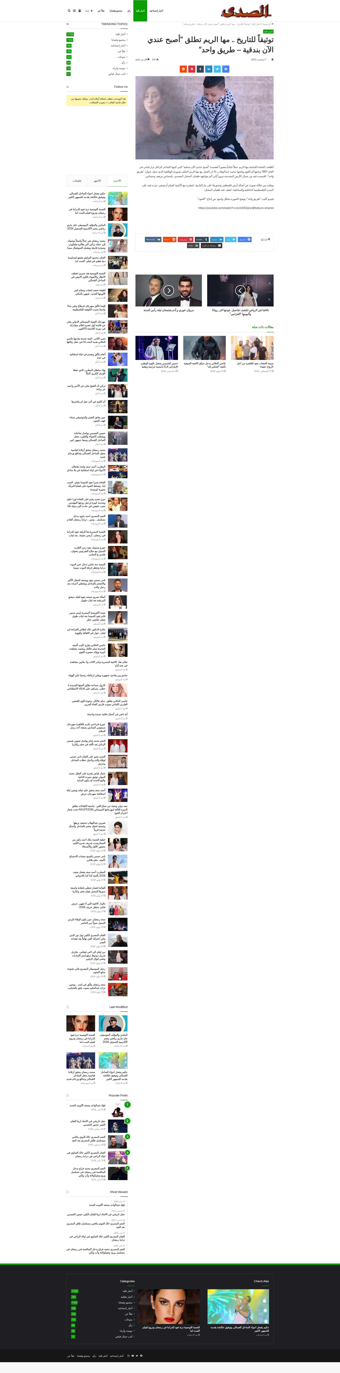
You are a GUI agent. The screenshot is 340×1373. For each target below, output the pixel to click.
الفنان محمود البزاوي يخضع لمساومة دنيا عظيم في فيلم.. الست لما (86, 259)
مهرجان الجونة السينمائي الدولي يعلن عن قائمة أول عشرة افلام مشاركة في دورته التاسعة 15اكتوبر (86, 325)
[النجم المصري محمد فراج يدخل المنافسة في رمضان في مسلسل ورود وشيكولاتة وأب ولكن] (118, 1173)
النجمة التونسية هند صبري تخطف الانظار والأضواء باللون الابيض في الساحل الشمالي (88, 277)
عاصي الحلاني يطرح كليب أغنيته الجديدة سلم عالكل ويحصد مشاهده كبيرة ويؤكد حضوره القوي (87, 649)
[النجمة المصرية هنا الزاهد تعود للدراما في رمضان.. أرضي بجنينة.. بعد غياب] (118, 536)
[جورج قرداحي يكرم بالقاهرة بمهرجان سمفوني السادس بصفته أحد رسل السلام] (118, 729)
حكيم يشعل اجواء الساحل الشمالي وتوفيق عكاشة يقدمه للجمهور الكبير (86, 195)
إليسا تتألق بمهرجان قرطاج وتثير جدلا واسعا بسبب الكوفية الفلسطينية (86, 307)
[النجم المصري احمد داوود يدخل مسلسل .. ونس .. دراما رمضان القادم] (118, 521)
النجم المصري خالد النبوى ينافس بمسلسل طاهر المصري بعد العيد (88, 1138)
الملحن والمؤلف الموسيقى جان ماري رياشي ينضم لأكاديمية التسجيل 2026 (86, 226)
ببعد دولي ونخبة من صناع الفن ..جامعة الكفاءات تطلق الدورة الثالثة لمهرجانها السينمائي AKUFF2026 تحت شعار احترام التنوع (97, 809)
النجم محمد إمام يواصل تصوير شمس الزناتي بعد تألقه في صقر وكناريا (86, 742)
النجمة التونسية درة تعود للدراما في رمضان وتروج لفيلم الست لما (87, 211)
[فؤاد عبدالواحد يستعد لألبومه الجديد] (118, 1110)
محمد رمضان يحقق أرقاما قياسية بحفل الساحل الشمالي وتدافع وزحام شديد (86, 453)
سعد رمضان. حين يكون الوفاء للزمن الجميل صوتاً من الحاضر (86, 921)
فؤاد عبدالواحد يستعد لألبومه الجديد (87, 1105)
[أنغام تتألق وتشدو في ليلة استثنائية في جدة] (118, 359)
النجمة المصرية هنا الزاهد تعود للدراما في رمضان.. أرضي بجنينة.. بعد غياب (86, 533)
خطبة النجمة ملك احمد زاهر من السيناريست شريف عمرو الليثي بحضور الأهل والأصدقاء (88, 843)
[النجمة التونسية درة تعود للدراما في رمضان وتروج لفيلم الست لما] (118, 214)
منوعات (121, 56)
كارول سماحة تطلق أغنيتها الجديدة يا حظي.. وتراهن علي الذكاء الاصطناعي (86, 687)
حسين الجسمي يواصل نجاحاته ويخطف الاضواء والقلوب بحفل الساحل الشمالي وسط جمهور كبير (87, 437)
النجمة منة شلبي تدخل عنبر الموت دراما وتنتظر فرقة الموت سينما (87, 566)
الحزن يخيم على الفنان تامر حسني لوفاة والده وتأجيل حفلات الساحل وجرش (87, 760)
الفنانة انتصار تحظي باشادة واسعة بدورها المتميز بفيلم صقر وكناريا (87, 889)
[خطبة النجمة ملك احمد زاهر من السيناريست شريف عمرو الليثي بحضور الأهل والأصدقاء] (118, 844)
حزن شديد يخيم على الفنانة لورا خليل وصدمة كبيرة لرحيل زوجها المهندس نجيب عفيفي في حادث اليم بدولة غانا (86, 503)
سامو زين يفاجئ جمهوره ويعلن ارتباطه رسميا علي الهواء (98, 675)
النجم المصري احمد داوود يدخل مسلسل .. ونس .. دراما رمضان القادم (86, 517)
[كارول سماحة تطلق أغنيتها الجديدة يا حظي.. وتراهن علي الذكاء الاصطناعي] (118, 690)
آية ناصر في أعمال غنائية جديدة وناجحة (107, 714)
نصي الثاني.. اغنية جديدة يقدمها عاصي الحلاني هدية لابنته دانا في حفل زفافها (86, 340)
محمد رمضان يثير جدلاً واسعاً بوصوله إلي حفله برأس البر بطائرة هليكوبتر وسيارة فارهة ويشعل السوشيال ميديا (86, 244)
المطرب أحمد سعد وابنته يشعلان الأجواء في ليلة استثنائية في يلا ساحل (86, 468)
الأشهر (97, 180)
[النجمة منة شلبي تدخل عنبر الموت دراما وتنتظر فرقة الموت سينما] (118, 569)
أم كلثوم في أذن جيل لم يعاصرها (88, 401)
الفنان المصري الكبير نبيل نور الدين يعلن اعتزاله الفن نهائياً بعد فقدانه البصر (87, 939)
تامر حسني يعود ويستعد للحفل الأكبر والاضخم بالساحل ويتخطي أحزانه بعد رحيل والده (86, 584)
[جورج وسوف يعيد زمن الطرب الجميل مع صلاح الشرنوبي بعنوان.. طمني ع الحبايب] (118, 552)
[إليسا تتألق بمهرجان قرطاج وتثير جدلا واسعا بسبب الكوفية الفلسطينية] (118, 311)
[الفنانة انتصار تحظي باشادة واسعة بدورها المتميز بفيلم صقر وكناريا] (118, 893)
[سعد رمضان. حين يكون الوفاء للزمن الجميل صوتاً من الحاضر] (118, 924)
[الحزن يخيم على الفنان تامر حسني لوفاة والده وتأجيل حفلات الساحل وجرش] (118, 761)
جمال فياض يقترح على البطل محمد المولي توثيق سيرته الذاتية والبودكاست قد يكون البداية (87, 777)
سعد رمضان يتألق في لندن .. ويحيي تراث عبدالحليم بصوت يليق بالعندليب (86, 986)
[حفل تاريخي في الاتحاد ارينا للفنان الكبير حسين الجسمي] (118, 1126)
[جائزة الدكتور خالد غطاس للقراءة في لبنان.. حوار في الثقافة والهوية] (118, 634)
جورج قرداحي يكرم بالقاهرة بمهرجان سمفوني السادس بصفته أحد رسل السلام (86, 728)
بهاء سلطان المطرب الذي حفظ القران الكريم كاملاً (89, 371)
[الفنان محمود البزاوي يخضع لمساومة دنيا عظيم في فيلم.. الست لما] (118, 262)
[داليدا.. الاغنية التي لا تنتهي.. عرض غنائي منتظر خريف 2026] (118, 908)
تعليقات (77, 180)
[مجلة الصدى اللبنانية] (247, 11)
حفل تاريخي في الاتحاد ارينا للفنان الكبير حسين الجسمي (87, 1123)
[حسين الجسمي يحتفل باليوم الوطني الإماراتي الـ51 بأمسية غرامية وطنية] (156, 348)
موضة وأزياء (119, 68)
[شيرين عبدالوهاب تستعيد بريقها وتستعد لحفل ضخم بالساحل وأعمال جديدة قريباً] (118, 827)
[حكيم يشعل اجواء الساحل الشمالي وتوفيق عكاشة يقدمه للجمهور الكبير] (118, 198)
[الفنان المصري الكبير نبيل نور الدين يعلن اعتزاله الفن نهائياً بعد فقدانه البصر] (118, 940)
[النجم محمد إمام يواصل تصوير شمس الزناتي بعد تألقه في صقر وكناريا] (118, 745)
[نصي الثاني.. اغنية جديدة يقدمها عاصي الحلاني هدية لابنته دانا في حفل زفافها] (118, 343)
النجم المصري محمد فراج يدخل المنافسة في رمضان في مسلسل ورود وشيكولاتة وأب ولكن (88, 1172)
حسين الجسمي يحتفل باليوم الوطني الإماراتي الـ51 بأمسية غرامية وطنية (159, 365)
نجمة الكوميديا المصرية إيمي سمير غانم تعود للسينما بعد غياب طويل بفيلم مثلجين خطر (87, 616)
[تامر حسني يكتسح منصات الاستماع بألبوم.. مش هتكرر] (118, 861)
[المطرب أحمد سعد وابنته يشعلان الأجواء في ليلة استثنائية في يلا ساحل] (118, 471)
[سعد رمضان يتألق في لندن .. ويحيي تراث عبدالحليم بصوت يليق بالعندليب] (118, 989)
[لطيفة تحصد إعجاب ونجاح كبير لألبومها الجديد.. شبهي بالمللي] (118, 295)
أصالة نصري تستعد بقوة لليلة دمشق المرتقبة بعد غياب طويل (86, 598)
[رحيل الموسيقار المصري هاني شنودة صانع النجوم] (118, 973)
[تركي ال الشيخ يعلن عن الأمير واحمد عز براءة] (118, 390)
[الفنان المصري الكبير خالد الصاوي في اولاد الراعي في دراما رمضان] (118, 1157)
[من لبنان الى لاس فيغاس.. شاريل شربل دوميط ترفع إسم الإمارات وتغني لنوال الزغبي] (118, 957)
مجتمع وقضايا (116, 10)
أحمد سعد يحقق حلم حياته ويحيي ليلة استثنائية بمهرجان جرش (86, 792)
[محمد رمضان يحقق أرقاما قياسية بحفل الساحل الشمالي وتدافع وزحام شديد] (118, 455)
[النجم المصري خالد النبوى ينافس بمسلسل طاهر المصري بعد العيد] (118, 1142)
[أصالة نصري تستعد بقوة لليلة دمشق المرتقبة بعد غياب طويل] (118, 602)
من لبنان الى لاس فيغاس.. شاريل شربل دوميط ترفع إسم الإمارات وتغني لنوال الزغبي (88, 955)
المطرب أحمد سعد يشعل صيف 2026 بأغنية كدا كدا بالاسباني (89, 873)
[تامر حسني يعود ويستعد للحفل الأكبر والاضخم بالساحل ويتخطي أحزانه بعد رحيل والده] (118, 585)
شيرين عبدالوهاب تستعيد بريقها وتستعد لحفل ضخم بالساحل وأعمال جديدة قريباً (87, 826)
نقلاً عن (101, 10)
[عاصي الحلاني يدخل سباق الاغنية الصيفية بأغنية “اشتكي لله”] (204, 348)
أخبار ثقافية (126, 1296)
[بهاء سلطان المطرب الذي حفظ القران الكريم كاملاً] (118, 375)
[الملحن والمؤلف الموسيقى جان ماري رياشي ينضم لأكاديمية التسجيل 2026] (118, 230)
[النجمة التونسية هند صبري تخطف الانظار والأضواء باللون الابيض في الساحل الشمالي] (118, 278)
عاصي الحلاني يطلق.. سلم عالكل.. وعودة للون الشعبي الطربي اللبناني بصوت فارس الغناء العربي (100, 702)
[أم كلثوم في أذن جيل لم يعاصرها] (118, 406)
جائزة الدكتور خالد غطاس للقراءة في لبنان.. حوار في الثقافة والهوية (86, 631)
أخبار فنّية (140, 10)
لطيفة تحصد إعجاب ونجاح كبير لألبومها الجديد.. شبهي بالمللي (89, 292)
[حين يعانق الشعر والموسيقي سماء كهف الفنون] (118, 422)
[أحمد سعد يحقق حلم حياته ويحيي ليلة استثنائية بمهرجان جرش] (118, 795)
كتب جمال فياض (116, 73)
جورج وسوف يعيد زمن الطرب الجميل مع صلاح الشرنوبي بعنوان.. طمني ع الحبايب (87, 551)
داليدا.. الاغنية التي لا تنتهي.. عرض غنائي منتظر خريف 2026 (88, 905)
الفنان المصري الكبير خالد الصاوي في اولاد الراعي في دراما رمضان (86, 1154)
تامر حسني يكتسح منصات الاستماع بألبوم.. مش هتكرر (87, 858)
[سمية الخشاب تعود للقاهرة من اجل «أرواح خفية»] (252, 348)
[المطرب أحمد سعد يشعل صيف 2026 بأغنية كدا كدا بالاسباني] (118, 877)
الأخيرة (117, 180)
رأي (129, 10)
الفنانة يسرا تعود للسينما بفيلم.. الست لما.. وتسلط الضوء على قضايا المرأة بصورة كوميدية (86, 486)
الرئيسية (267, 23)
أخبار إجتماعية (156, 10)
